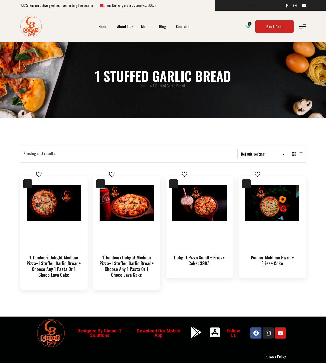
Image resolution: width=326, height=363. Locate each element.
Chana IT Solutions (106, 333)
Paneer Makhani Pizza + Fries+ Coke (272, 260)
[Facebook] (255, 333)
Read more (55, 244)
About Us (124, 26)
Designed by (90, 330)
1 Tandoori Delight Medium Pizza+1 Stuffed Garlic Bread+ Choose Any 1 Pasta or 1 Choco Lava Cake (54, 266)
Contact (182, 26)
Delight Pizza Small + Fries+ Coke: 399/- (199, 260)
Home (102, 26)
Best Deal (274, 26)
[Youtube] (280, 333)
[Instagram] (268, 333)
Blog (162, 26)
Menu (145, 26)
